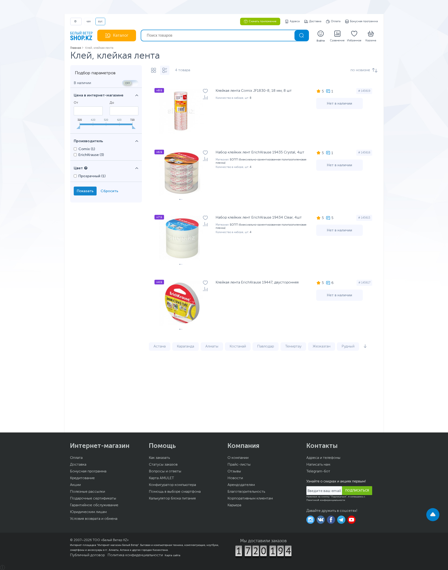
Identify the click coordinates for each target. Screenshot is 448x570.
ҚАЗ (89, 21)
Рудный (348, 346)
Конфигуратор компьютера (172, 485)
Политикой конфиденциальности (325, 500)
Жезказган (321, 346)
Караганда (185, 346)
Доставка (315, 21)
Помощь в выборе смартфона (175, 492)
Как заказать (159, 458)
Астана (160, 346)
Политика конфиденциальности (135, 555)
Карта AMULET (161, 478)
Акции (75, 485)
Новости (235, 478)
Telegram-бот (318, 471)
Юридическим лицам (88, 512)
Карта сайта (172, 555)
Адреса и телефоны (323, 458)
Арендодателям (241, 485)
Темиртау (293, 346)
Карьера (234, 505)
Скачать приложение (262, 21)
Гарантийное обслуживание (94, 505)
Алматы (211, 346)
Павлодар (265, 346)
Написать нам (318, 465)
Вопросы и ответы (165, 471)
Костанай (238, 346)
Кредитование (82, 478)
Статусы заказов (163, 465)
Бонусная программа (364, 21)
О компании (238, 458)
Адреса (295, 21)
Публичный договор (87, 555)
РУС (100, 21)
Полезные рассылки (87, 492)
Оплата (335, 21)
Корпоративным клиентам (250, 498)
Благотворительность (246, 492)
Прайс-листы (239, 465)
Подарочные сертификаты (93, 498)
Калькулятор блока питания (172, 498)
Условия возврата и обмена (93, 519)
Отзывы (234, 471)
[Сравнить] (205, 97)
